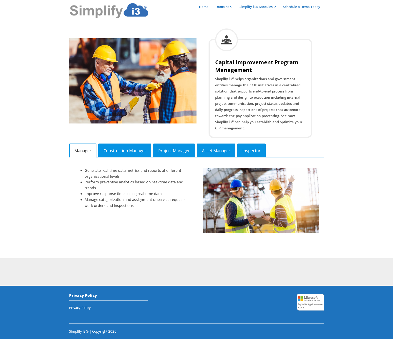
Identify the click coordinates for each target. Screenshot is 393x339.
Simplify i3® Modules (256, 7)
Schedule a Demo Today (301, 7)
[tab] (82, 150)
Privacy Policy (80, 308)
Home (203, 7)
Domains (222, 7)
